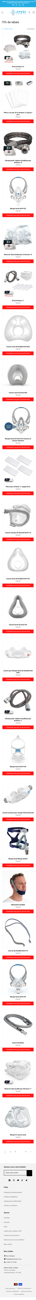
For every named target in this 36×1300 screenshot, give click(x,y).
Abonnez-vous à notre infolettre (14, 1240)
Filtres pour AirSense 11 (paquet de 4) (18, 487)
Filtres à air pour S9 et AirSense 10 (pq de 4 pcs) (18, 113)
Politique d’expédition (19, 1294)
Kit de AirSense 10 (18, 67)
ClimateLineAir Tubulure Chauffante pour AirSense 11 (18, 719)
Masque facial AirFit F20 (18, 208)
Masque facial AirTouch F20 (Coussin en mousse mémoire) (18, 440)
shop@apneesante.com (13, 1259)
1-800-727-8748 (11, 1262)
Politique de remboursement (13, 1192)
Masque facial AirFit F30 (18, 997)
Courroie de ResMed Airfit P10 (18, 951)
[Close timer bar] (35, 1)
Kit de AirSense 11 (18, 300)
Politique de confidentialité (12, 1201)
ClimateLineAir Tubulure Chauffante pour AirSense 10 (18, 161)
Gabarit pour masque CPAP (13, 1231)
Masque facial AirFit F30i (18, 767)
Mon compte (8, 1244)
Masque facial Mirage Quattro (18, 859)
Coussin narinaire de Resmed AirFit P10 (18, 533)
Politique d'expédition (11, 1197)
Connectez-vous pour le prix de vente (18, 73)
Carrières (7, 1218)
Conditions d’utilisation (26, 1291)
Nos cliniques (10, 1256)
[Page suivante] (31, 1152)
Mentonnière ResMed (18, 905)
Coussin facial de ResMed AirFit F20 (18, 579)
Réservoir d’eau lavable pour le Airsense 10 (18, 254)
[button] (2, 12)
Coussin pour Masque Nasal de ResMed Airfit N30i (18, 672)
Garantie (7, 1222)
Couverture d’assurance (11, 1235)
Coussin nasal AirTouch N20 (18, 393)
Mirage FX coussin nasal (18, 1135)
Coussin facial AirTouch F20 (18, 625)
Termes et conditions (10, 1205)
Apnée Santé (12, 1288)
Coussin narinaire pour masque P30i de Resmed (18, 813)
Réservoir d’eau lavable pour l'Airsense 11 (18, 1089)
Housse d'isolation (18, 1043)
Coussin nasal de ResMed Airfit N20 (18, 347)
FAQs (5, 1226)
